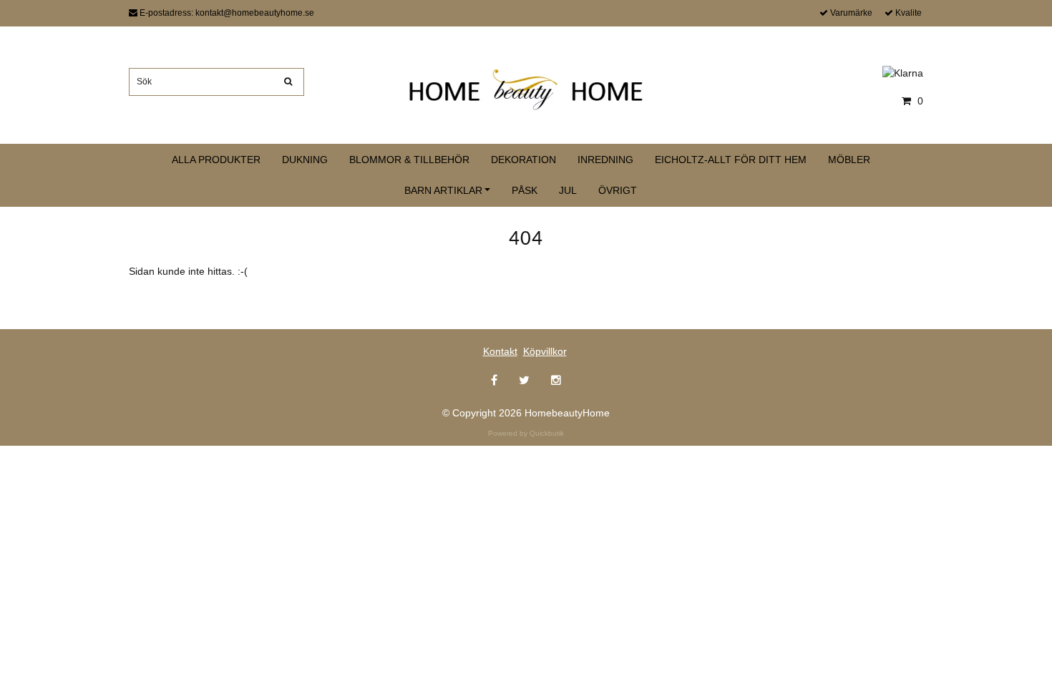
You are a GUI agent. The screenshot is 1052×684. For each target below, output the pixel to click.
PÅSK (524, 190)
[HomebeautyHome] (526, 86)
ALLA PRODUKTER (216, 159)
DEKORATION (523, 159)
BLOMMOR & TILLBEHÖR (409, 159)
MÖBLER (849, 159)
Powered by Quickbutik (526, 433)
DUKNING (305, 159)
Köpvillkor (545, 351)
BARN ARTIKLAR (443, 190)
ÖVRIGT (617, 190)
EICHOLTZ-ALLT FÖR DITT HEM (731, 159)
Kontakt (500, 351)
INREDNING (605, 159)
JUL (568, 190)
